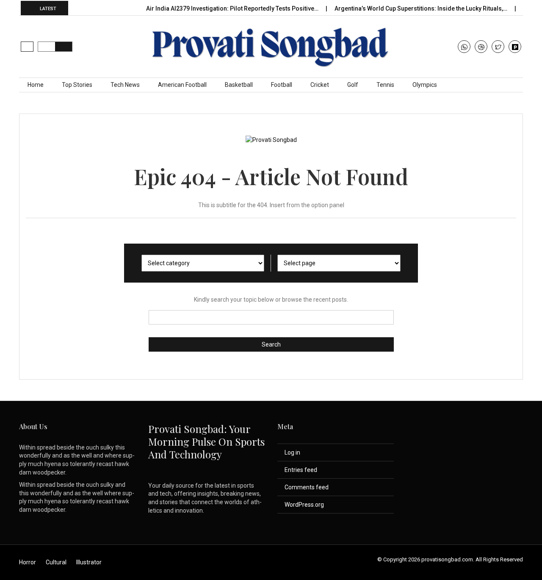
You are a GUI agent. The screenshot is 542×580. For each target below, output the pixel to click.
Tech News (125, 84)
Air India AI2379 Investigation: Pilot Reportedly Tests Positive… (233, 8)
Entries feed (301, 469)
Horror (27, 562)
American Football (182, 84)
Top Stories (77, 84)
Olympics (424, 84)
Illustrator (89, 562)
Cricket (319, 84)
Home (36, 84)
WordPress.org (304, 504)
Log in (292, 452)
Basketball (239, 84)
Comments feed (307, 487)
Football (281, 84)
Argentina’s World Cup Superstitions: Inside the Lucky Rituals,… (422, 8)
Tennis (385, 84)
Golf (352, 84)
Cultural (56, 562)
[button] (27, 47)
